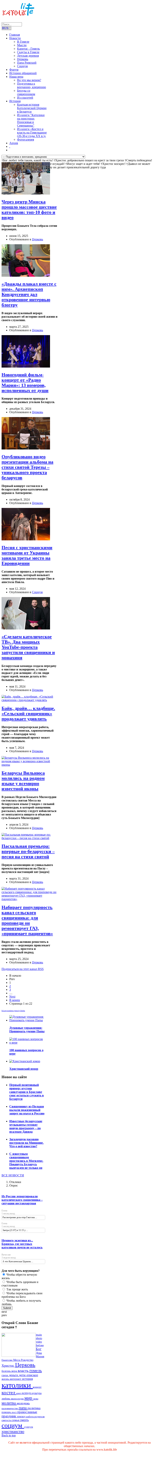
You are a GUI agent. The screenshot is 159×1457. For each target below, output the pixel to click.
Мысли (22, 45)
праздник (9, 1416)
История (15, 101)
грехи (5, 1375)
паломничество (10, 1408)
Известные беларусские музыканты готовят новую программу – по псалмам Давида (25, 1126)
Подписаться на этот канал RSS (23, 969)
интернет (16, 1378)
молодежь (23, 1403)
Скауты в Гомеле (28, 52)
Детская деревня (28, 55)
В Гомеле (23, 41)
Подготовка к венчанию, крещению (31, 85)
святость (7, 1420)
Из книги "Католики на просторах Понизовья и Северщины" (31, 120)
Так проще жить (17, 1289)
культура (36, 1393)
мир (28, 1397)
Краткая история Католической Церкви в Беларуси (32, 108)
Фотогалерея (25, 139)
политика (34, 1408)
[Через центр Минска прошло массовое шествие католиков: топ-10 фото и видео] (26, 193)
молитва (9, 1403)
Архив (13, 143)
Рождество (27, 1360)
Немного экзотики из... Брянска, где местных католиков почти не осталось (22, 1244)
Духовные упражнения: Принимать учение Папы (27, 1029)
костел (9, 1392)
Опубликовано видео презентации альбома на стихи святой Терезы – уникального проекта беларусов (27, 467)
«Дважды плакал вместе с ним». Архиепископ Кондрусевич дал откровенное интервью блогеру (29, 294)
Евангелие (7, 1360)
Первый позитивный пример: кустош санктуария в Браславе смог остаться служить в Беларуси (26, 1092)
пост (14, 1412)
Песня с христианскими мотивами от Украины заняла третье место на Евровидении (27, 555)
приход (21, 1416)
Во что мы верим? (29, 80)
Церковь (22, 59)
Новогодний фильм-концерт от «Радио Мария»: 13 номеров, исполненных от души (25, 382)
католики (17, 1385)
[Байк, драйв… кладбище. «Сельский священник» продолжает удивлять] (30, 700)
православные (27, 1412)
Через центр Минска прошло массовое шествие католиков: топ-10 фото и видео (29, 209)
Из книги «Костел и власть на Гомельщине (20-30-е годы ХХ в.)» (32, 132)
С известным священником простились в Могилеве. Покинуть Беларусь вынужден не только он (26, 1160)
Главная (14, 34)
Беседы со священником (26, 92)
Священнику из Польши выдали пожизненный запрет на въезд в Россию (26, 1110)
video (39, 1341)
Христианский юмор (23, 1068)
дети (23, 1375)
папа (23, 1408)
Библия (40, 1345)
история (27, 1378)
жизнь (6, 1378)
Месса (17, 1360)
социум (13, 1425)
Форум (13, 69)
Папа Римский (26, 62)
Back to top (9, 1435)
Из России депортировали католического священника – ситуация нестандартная (22, 1200)
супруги (28, 1427)
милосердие (17, 1398)
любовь (6, 1398)
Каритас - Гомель (28, 48)
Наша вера (16, 76)
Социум (22, 66)
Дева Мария (40, 1354)
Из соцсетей (25, 97)
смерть (24, 1420)
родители (39, 1416)
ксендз (27, 1393)
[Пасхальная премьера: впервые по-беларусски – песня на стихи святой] (30, 838)
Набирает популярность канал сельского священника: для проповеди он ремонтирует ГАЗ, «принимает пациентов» (27, 920)
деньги (14, 1375)
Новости (15, 38)
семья (16, 1420)
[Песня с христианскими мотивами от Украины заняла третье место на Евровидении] (26, 539)
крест (19, 1393)
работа (30, 1416)
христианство (13, 1431)
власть (23, 1371)
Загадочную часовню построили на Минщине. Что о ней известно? (26, 1143)
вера (14, 1371)
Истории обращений (23, 73)
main (39, 1334)
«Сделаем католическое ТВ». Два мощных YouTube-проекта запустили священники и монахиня (28, 647)
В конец (14, 1000)
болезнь (6, 1371)
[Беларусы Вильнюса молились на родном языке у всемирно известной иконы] (30, 764)
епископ (32, 1375)
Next (12, 996)
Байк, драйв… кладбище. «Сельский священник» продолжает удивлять (28, 713)
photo (39, 1338)
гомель (35, 1370)
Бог (38, 1349)
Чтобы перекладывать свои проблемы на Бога (22, 1295)
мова (35, 1398)
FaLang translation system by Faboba (13, 1011)
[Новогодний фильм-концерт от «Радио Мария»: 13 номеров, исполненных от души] (26, 366)
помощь (7, 1412)
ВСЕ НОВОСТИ (13, 1175)
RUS (5, 28)
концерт (37, 1387)
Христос (8, 1365)
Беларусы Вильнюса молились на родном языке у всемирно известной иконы (23, 780)
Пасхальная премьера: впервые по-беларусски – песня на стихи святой (28, 851)
